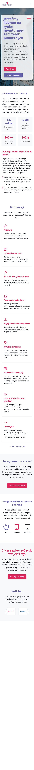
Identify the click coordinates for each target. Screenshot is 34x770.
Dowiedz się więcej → (17, 446)
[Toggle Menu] (31, 4)
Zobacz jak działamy (17, 577)
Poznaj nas (10, 69)
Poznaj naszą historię (17, 485)
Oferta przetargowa (13, 75)
